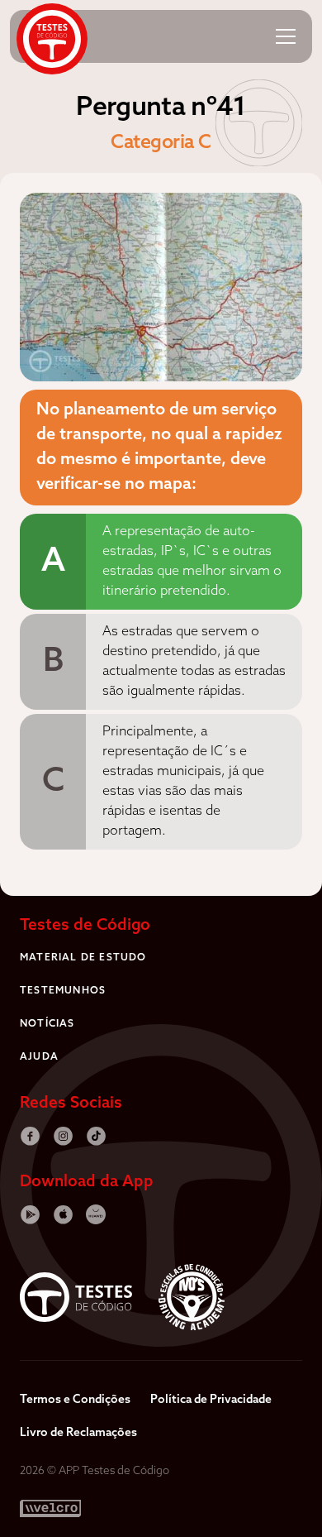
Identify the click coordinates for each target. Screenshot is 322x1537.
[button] (285, 36)
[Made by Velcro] (50, 1508)
